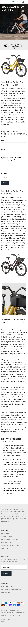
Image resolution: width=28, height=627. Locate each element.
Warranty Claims (7, 542)
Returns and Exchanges (9, 539)
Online (4, 177)
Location (4, 173)
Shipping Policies (7, 536)
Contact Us (5, 533)
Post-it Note (5, 593)
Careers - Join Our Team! (10, 545)
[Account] (23, 2)
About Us (4, 549)
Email (3, 149)
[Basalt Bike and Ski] (14, 2)
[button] (12, 312)
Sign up (6, 573)
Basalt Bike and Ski (11, 620)
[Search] (5, 2)
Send (5, 183)
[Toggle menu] (1, 2)
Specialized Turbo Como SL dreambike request (11, 159)
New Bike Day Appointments (11, 590)
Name (3, 141)
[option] (14, 299)
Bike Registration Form (9, 586)
